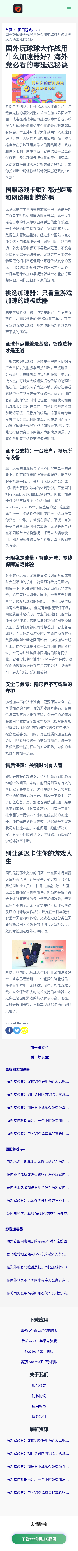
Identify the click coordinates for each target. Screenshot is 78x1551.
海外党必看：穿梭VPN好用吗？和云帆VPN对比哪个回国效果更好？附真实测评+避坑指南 (39, 1081)
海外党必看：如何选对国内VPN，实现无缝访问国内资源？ (39, 1094)
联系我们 (39, 1417)
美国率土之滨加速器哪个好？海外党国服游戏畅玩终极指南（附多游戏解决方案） (39, 1187)
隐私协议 (39, 1396)
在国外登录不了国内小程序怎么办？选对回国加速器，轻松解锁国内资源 (39, 1280)
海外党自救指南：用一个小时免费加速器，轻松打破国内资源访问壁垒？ (39, 1120)
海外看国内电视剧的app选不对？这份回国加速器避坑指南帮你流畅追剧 (39, 1241)
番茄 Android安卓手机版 (39, 1362)
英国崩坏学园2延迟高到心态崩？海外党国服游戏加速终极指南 (39, 1213)
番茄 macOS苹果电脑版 (39, 1341)
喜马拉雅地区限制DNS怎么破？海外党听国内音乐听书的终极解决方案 (39, 1254)
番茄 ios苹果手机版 (39, 1351)
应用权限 (39, 1406)
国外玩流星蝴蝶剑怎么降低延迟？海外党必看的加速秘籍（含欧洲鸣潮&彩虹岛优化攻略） (39, 1161)
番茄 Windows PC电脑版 (39, 1330)
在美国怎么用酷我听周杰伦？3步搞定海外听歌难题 (39, 1293)
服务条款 (39, 1385)
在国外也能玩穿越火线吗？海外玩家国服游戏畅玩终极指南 (39, 1174)
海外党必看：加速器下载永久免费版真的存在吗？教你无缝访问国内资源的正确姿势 (39, 1107)
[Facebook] (9, 1030)
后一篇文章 (39, 1057)
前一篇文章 (39, 1048)
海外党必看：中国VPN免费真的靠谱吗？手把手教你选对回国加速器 (39, 1133)
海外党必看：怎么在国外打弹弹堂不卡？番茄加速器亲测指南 (39, 1200)
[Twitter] (17, 1030)
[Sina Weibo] (24, 1030)
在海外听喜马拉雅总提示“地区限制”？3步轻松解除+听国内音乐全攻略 (39, 1267)
